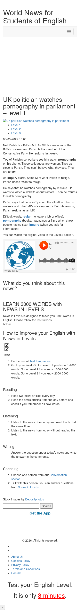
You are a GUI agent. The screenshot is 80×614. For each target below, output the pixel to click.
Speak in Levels (28, 487)
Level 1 (16, 125)
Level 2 (16, 129)
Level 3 (16, 133)
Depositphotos (34, 499)
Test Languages (40, 361)
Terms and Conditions (25, 569)
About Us (17, 557)
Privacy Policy (20, 565)
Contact (16, 573)
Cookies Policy (20, 561)
